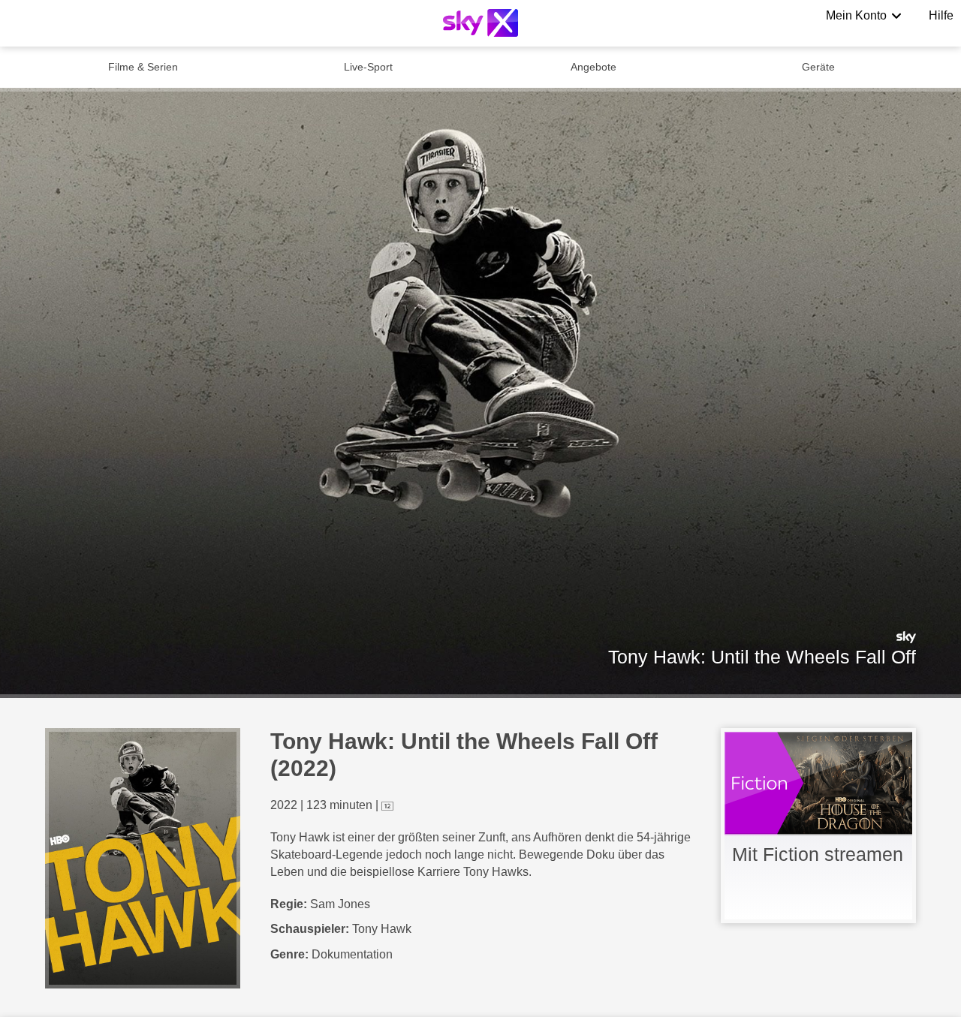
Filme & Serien (143, 67)
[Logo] (480, 23)
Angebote (593, 67)
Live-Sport (368, 67)
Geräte (818, 67)
